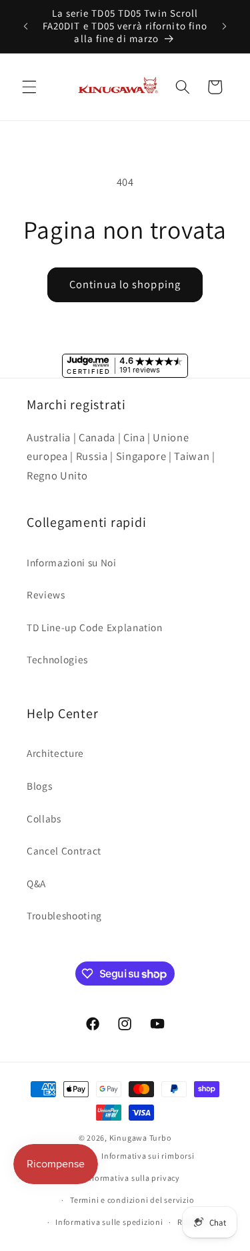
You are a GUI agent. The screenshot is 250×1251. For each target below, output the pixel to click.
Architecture (55, 753)
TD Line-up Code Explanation (95, 627)
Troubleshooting (64, 915)
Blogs (39, 785)
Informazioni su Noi (72, 562)
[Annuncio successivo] (224, 26)
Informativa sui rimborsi (147, 1156)
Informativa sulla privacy (132, 1178)
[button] (29, 87)
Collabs (44, 818)
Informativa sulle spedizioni (109, 1222)
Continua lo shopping (125, 284)
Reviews (46, 594)
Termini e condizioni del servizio (132, 1200)
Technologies (57, 659)
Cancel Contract (64, 850)
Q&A (36, 883)
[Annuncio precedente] (26, 26)
